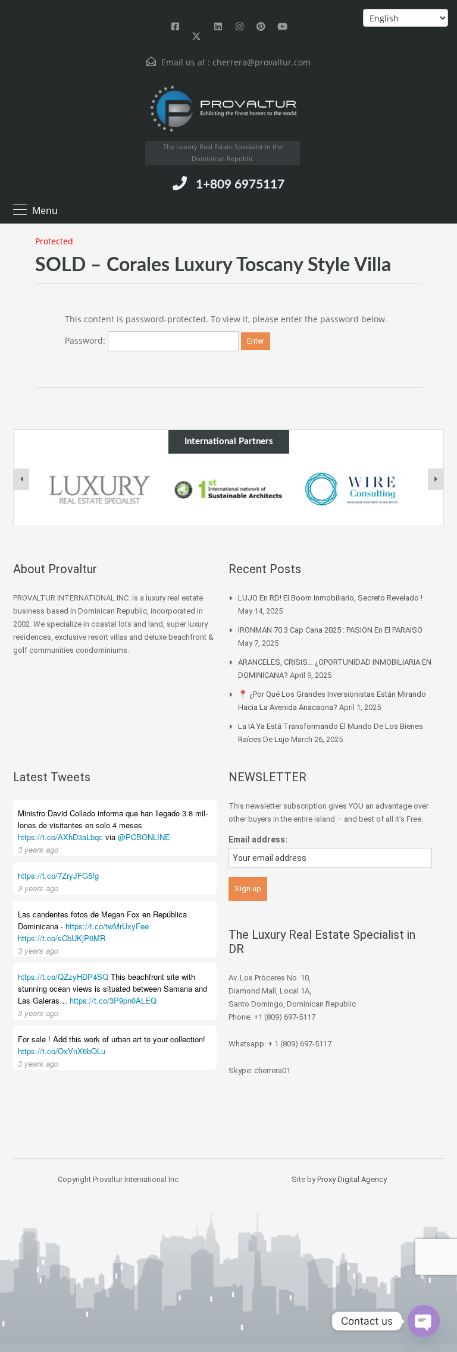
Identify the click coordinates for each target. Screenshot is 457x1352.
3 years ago (38, 849)
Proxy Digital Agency (352, 1179)
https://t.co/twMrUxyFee (107, 926)
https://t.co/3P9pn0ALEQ (113, 1000)
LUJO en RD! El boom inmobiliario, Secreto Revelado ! (330, 597)
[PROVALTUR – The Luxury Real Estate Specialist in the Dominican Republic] (222, 109)
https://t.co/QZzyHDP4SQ (63, 976)
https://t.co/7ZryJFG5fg (58, 875)
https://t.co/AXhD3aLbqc (60, 836)
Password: (86, 340)
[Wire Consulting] (358, 490)
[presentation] (21, 479)
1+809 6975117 (240, 184)
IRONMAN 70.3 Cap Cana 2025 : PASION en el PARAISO (330, 629)
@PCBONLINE (144, 836)
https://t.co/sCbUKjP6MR (61, 938)
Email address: (257, 839)
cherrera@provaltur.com (261, 62)
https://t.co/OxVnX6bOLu (61, 1051)
